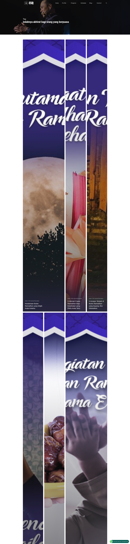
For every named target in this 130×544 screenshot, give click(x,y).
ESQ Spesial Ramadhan (33, 300)
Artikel (26, 300)
